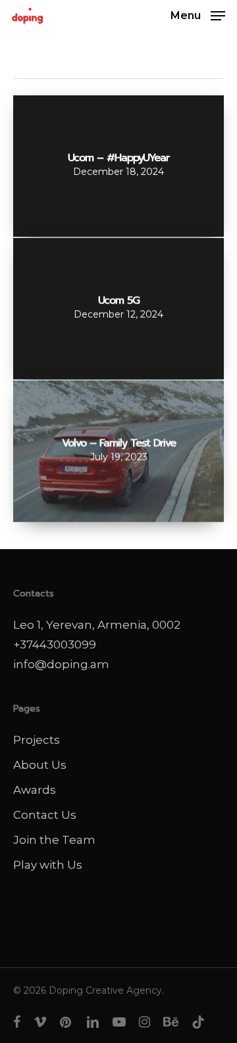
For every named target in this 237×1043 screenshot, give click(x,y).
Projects (36, 739)
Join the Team (54, 839)
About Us (39, 764)
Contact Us (44, 814)
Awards (34, 789)
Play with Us (47, 864)
